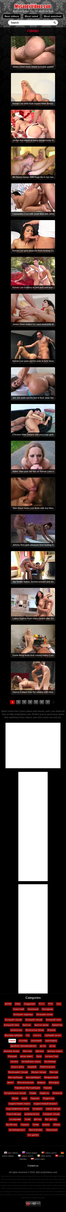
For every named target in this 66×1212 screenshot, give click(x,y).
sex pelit (20, 1194)
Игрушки (12, 1056)
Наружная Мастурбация (27, 1088)
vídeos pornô (45, 1185)
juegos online (57, 1176)
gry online (59, 1179)
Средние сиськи (51, 1114)
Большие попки (44, 1014)
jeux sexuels (4, 1191)
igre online (14, 1185)
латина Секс (51, 1056)
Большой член (53, 1019)
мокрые (41, 1082)
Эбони (56, 1124)
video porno (46, 1156)
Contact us (33, 1165)
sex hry (51, 1191)
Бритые (27, 1025)
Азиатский (18, 1009)
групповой (36, 1040)
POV (50, 1004)
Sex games (33, 1135)
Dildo (17, 1004)
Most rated (31, 16)
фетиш (37, 1119)
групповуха (51, 1040)
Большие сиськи (13, 1019)
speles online (45, 1182)
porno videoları (13, 1188)
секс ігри (14, 1194)
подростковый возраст (45, 1103)
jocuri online (8, 1182)
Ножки (33, 1093)
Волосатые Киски (35, 1030)
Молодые (54, 1082)
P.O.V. (42, 1004)
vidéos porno (27, 1156)
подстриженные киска (17, 1108)
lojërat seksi (25, 1198)
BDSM (8, 1004)
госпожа (23, 1040)
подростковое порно (19, 1103)
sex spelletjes (58, 1191)
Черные (25, 1124)
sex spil (31, 1191)
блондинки (47, 1009)
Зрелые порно (54, 1051)
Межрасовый (51, 1077)
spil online (38, 1179)
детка (43, 1046)
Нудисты (44, 1093)
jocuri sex (46, 1191)
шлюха (46, 1124)
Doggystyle (29, 1004)
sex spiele (43, 1188)
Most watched (52, 16)
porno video (39, 1159)
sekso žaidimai (44, 1194)
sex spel (26, 1191)
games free (33, 1176)
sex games (29, 1188)
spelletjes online (26, 1182)
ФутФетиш (11, 1124)
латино (14, 1061)
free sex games (16, 1176)
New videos (12, 16)
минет (10, 1082)
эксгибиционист (17, 1130)
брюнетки (57, 1025)
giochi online (17, 1179)
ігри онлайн (52, 1179)
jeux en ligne (9, 1179)
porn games (32, 1198)
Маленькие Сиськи (18, 1072)
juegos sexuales (51, 1188)
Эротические (35, 1130)
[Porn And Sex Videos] (33, 9)
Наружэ (48, 1088)
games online (25, 1176)
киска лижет (26, 1056)
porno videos (53, 1185)
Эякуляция (51, 1130)
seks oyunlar (38, 1191)
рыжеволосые (32, 1114)
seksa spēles (35, 1194)
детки (52, 1046)
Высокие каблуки (13, 1035)
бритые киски (41, 1025)
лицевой (31, 1067)
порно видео (31, 1153)
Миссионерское (25, 1082)
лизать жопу (17, 1067)
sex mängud (26, 1194)
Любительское (47, 1067)
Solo (58, 1004)
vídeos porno (50, 1153)
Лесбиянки (50, 1061)
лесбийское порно (31, 1061)
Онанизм (57, 1093)
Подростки (48, 1098)
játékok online (16, 1182)
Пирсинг (35, 1098)
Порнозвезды (14, 1114)
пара (24, 1098)
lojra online (62, 1182)
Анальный (33, 1009)
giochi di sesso (13, 1191)
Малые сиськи (38, 1072)
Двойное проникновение (23, 1046)
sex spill (20, 1191)
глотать (37, 1035)
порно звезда (53, 1108)
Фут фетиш (51, 1119)
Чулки (36, 1124)
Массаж (54, 1072)
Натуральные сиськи (15, 1093)
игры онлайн (41, 1176)
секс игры (36, 1188)
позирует (37, 1108)
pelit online (45, 1179)
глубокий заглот (53, 1035)
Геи (28, 1035)
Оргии (15, 1098)
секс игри (52, 1194)
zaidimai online (53, 1182)
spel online (31, 1179)
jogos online (49, 1176)
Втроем (51, 1030)
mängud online (35, 1182)
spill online (24, 1179)
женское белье (11, 1051)
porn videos (13, 1153)
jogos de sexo (60, 1188)
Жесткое (27, 1051)
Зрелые (40, 1051)
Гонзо (12, 1040)
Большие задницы (23, 1014)
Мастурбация (15, 1077)
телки (27, 1119)
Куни (38, 1056)
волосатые (16, 1030)
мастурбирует (33, 1077)
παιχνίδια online (5, 1185)
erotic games (41, 1198)
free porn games (6, 1176)
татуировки (15, 1119)
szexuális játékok (60, 1194)
